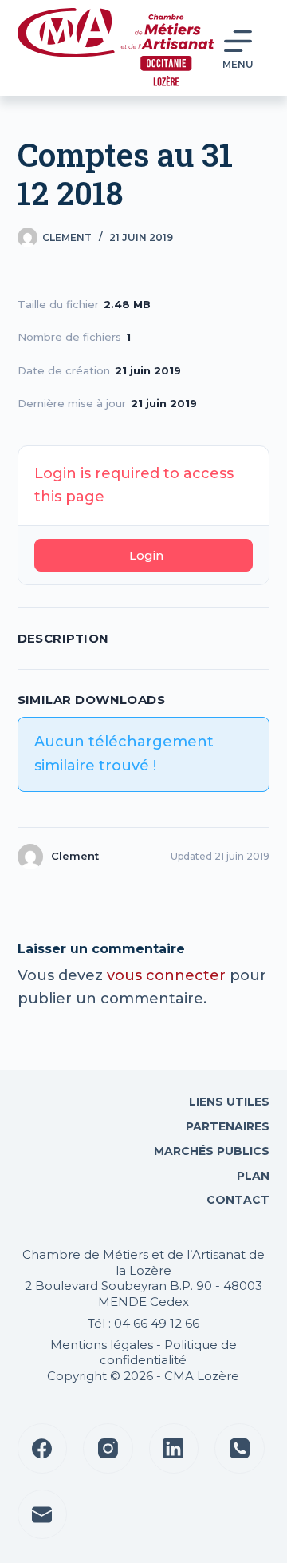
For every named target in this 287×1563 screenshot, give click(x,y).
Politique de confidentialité (168, 1352)
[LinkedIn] (174, 1448)
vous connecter (166, 975)
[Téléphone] (239, 1448)
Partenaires (227, 1126)
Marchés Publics (211, 1151)
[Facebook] (43, 1448)
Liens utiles (227, 1101)
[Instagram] (108, 1448)
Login (146, 555)
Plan (251, 1176)
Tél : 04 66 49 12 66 (143, 1323)
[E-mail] (43, 1515)
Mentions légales (101, 1344)
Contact (236, 1200)
